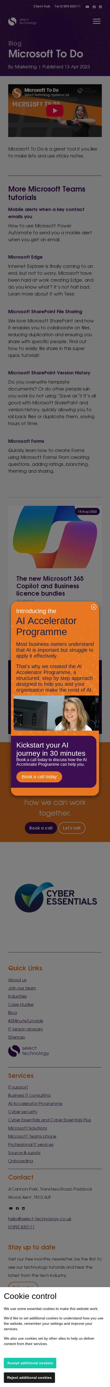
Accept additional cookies (30, 1363)
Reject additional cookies (29, 1377)
